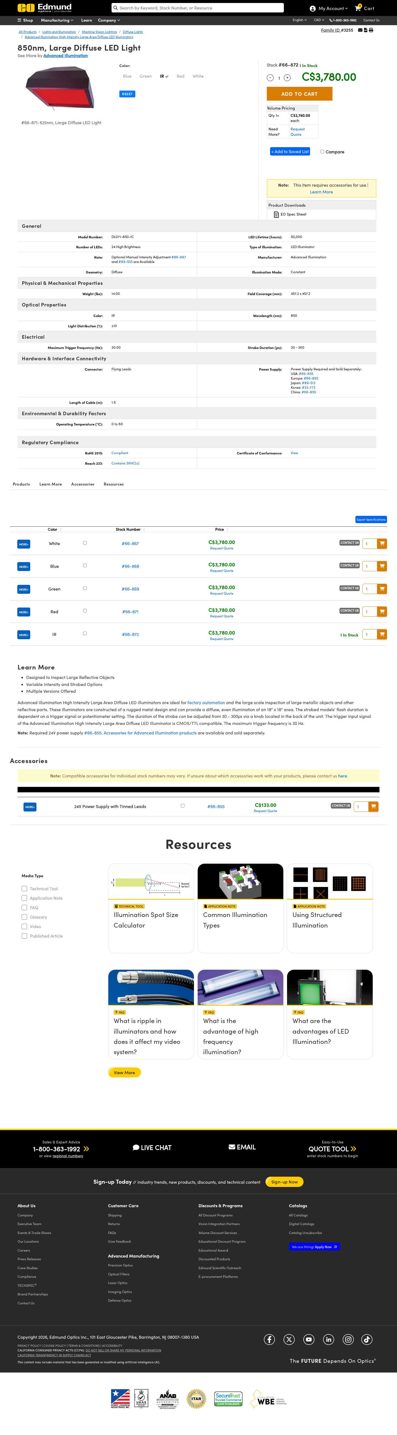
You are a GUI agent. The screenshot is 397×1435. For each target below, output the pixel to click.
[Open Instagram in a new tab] (348, 1341)
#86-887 (178, 257)
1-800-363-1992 (344, 20)
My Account (331, 8)
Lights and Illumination (59, 31)
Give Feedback (119, 1241)
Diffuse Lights (133, 31)
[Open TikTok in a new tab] (367, 1341)
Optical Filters (119, 1274)
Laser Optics (117, 1282)
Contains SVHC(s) (125, 463)
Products (21, 484)
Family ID (331, 30)
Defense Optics (120, 1300)
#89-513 (308, 382)
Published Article (46, 936)
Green (146, 76)
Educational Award (213, 1250)
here (342, 775)
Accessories (82, 484)
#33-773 (308, 387)
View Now (151, 916)
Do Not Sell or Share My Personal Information (123, 1350)
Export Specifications (371, 519)
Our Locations (28, 1241)
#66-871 (130, 611)
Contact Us (371, 20)
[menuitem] (31, 20)
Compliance (27, 1276)
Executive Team (29, 1223)
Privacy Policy (29, 1346)
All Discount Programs (215, 1215)
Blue (127, 76)
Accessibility (112, 1346)
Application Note (46, 898)
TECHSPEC (27, 1285)
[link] (367, 4)
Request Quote (298, 131)
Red (180, 76)
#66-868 (130, 566)
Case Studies (28, 1267)
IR (162, 76)
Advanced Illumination (65, 55)
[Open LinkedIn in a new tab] (328, 1341)
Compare (334, 151)
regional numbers (68, 1155)
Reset (127, 94)
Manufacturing (55, 20)
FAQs (112, 1232)
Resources (114, 484)
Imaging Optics (120, 1291)
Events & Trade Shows (34, 1232)
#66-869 (130, 589)
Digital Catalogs (301, 1223)
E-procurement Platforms (218, 1276)
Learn (86, 20)
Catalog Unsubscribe (305, 1232)
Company (107, 20)
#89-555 (126, 261)
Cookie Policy (54, 1346)
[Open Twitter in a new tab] (289, 1341)
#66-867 (130, 543)
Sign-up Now (284, 1182)
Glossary (38, 917)
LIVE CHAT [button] (156, 1147)
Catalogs (298, 1215)
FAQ (34, 907)
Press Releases (29, 1258)
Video (35, 926)
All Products (27, 31)
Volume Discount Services (217, 1232)
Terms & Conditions (84, 1346)
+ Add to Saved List (290, 151)
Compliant (120, 452)
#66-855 (306, 373)
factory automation (206, 702)
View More (124, 1072)
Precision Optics (120, 1265)
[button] (347, 19)
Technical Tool (44, 888)
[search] (198, 7)
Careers (24, 1250)
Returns (114, 1223)
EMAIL (246, 1146)
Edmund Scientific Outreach (219, 1267)
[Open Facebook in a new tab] (269, 1341)
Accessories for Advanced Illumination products (150, 732)
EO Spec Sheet (293, 214)
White (198, 76)
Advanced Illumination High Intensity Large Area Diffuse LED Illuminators (79, 37)
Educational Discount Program (222, 1241)
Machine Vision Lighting (99, 31)
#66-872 (130, 634)
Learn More (321, 191)
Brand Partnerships (33, 1294)
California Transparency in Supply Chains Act (54, 1355)
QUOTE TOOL (329, 1148)
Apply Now (312, 1246)
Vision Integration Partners (219, 1223)
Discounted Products (214, 1258)
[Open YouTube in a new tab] (309, 1341)
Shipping (115, 1215)
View (294, 452)
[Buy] (382, 544)
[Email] (360, 30)
